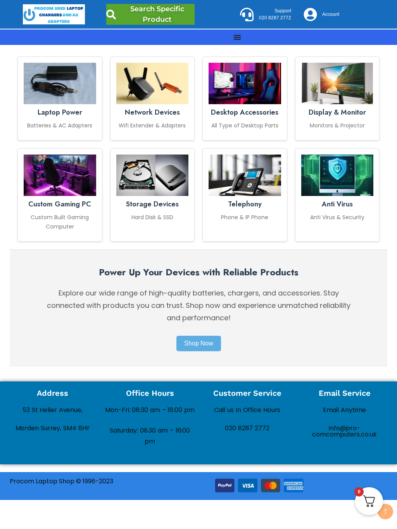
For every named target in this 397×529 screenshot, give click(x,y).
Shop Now (198, 343)
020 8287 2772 (247, 428)
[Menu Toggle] (237, 37)
